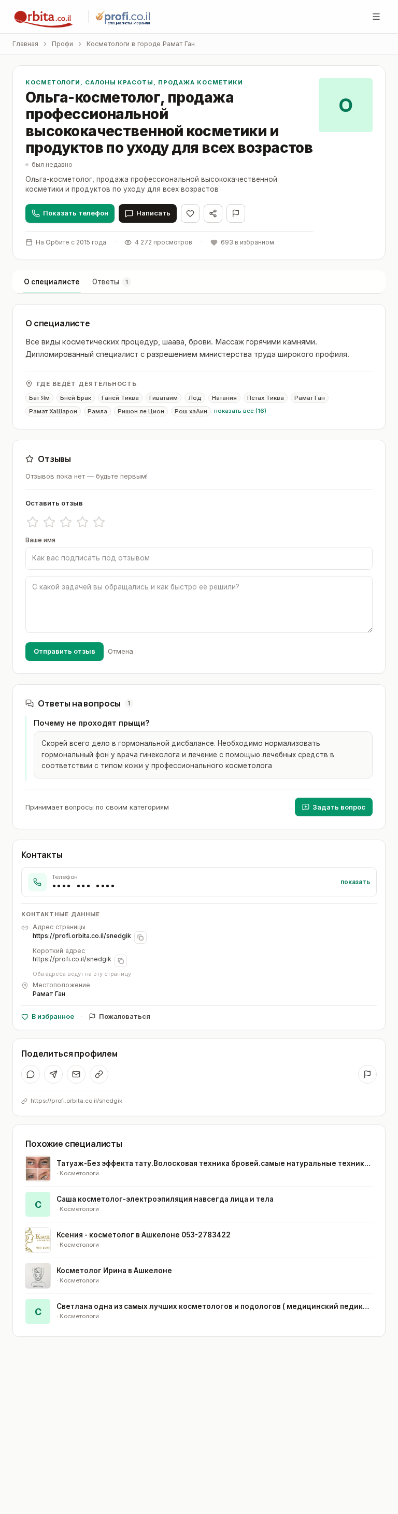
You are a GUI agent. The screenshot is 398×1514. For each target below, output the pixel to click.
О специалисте (52, 282)
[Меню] (376, 16)
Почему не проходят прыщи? (92, 722)
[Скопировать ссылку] (99, 1074)
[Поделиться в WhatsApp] (30, 1074)
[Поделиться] (213, 213)
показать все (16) (240, 410)
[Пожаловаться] (235, 213)
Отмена (120, 651)
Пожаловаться (124, 1016)
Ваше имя (40, 540)
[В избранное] (190, 213)
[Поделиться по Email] (76, 1074)
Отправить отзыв (64, 651)
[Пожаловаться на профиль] (367, 1074)
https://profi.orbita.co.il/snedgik (82, 936)
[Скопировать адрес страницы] (140, 937)
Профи (62, 44)
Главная (25, 44)
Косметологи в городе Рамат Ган (141, 44)
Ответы (110, 282)
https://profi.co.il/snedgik (72, 959)
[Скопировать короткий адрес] (121, 961)
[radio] (32, 522)
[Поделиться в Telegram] (53, 1074)
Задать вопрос (338, 807)
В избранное (53, 1016)
